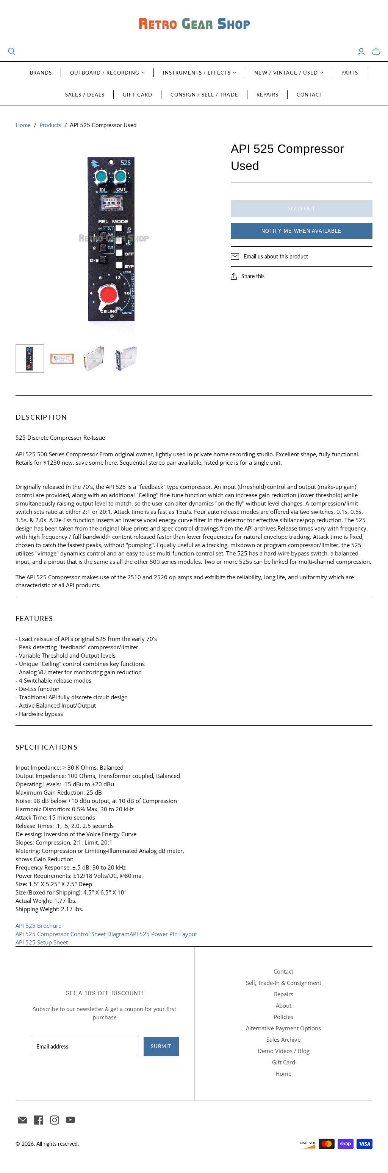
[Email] (22, 1120)
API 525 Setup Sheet (42, 942)
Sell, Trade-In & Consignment (283, 982)
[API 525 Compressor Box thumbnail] (62, 358)
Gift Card (137, 95)
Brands (41, 73)
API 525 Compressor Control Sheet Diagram (73, 934)
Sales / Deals (85, 95)
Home (23, 124)
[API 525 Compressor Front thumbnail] (30, 358)
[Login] (361, 51)
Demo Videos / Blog (284, 1051)
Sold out (302, 208)
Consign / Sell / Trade (204, 95)
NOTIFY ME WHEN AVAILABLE (301, 231)
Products (50, 124)
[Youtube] (70, 1120)
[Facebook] (38, 1120)
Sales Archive (283, 1039)
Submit (161, 1046)
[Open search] (12, 51)
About (283, 1005)
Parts (349, 73)
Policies (283, 1017)
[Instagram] (54, 1120)
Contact (310, 95)
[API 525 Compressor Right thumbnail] (126, 358)
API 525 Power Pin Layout (163, 934)
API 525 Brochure (38, 925)
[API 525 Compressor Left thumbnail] (94, 358)
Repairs (267, 95)
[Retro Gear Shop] (194, 23)
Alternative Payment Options (283, 1028)
